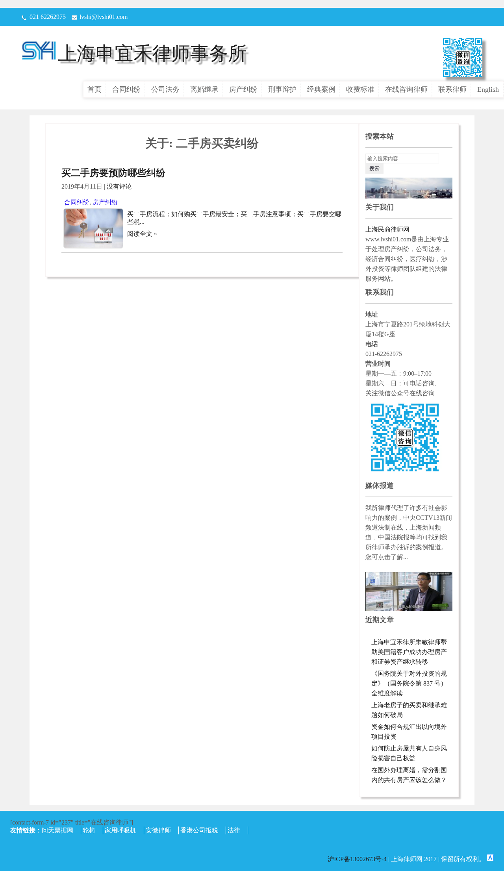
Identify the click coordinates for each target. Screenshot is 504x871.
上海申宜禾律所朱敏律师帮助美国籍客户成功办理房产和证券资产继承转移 (409, 652)
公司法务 (165, 89)
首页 (94, 89)
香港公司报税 (199, 830)
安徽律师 (158, 830)
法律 (234, 830)
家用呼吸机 (120, 830)
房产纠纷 (243, 89)
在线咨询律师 (406, 89)
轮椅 (89, 830)
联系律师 (452, 89)
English (488, 89)
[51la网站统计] (490, 859)
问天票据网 (57, 830)
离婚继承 (204, 89)
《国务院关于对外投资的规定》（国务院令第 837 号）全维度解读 (409, 683)
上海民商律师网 (387, 229)
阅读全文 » (142, 233)
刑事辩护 (282, 89)
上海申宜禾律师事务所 (152, 53)
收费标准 (360, 89)
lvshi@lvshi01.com (104, 16)
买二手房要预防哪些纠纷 (113, 173)
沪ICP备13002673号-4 (358, 859)
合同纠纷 (126, 89)
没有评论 (119, 186)
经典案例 (321, 89)
